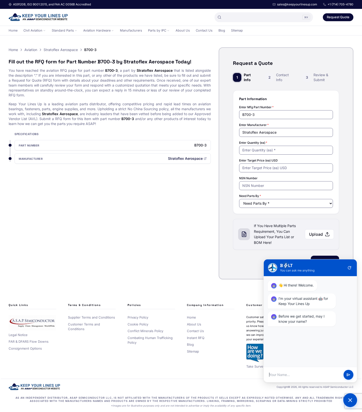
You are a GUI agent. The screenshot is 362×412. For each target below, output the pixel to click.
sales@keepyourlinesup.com (297, 4)
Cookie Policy (138, 324)
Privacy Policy (138, 317)
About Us (183, 30)
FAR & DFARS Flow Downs (29, 341)
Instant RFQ (195, 338)
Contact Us (204, 30)
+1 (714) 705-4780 (340, 4)
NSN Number (248, 178)
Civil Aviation (32, 30)
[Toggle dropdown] (44, 30)
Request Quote (338, 17)
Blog (221, 30)
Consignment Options (25, 348)
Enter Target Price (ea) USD (258, 160)
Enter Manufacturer (254, 125)
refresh (349, 268)
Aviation (30, 50)
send (348, 374)
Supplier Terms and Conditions (91, 317)
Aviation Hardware (97, 30)
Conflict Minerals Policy (145, 331)
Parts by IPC (157, 30)
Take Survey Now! (260, 366)
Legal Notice (18, 335)
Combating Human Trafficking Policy (150, 340)
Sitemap (237, 30)
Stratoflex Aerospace (61, 50)
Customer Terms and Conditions (84, 326)
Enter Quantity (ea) (253, 142)
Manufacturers (131, 30)
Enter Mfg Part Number (256, 107)
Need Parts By (250, 196)
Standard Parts (63, 30)
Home (13, 30)
